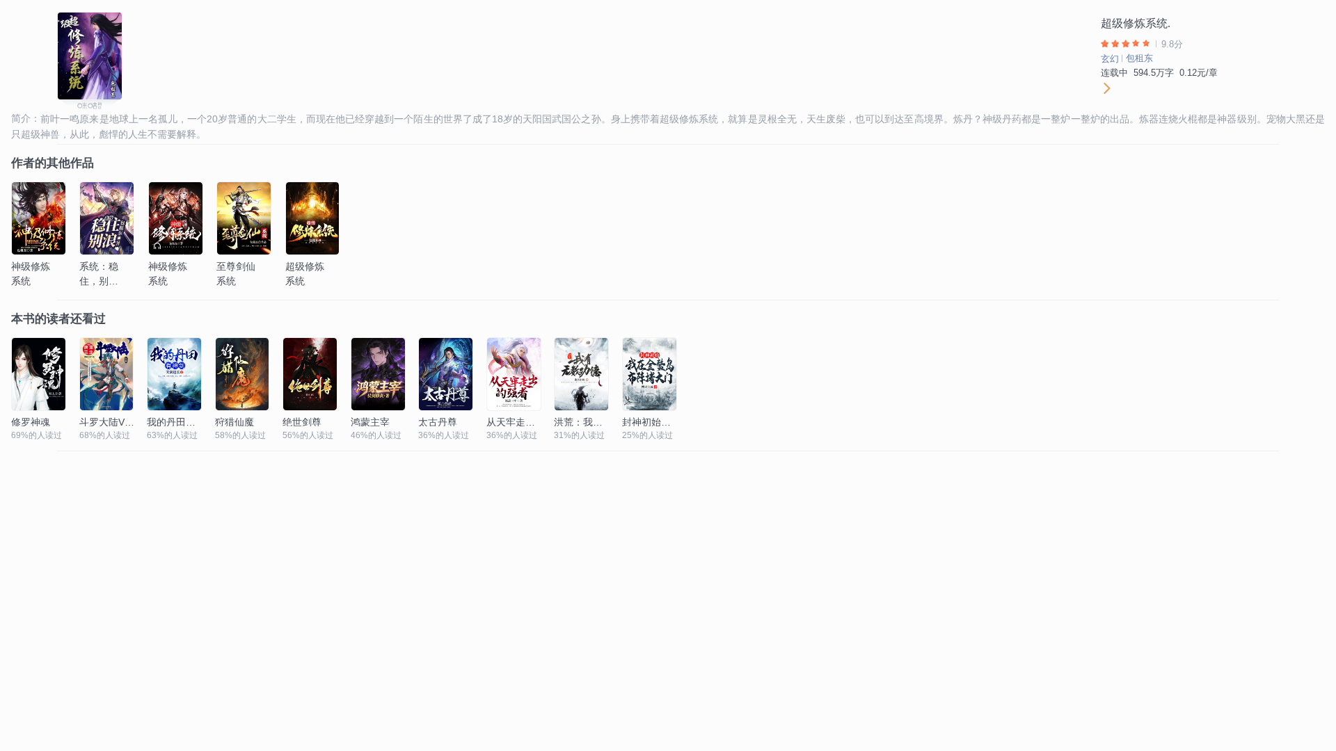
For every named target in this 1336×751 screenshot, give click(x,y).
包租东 (1139, 58)
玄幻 (1110, 59)
